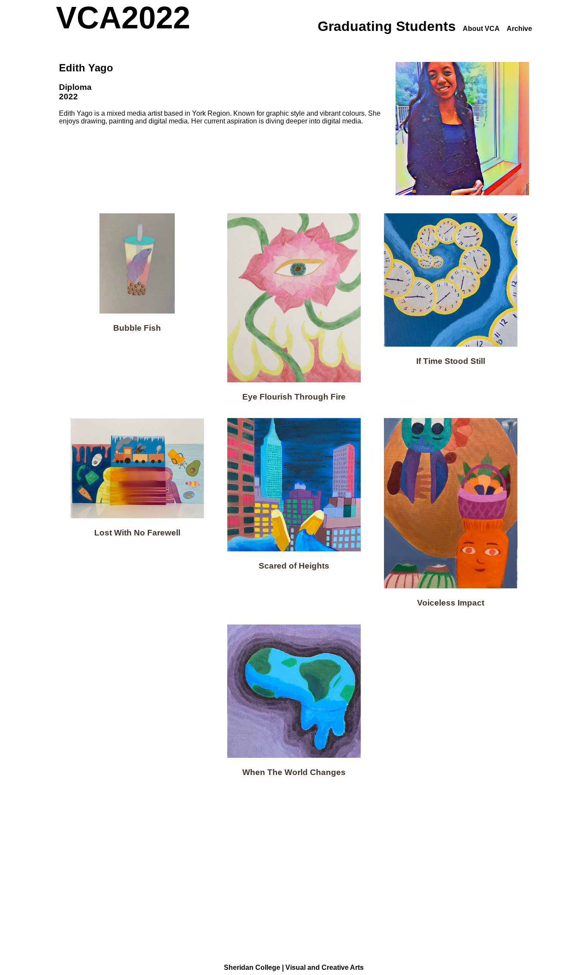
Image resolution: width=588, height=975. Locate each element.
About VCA (481, 28)
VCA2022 (123, 17)
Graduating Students (387, 26)
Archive (519, 28)
